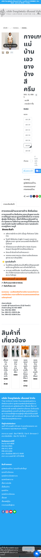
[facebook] (3, 511)
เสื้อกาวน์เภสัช (6, 483)
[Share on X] (34, 196)
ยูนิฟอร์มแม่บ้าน (30, 183)
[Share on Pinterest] (37, 196)
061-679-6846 (18, 456)
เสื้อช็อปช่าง (6, 487)
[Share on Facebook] (31, 196)
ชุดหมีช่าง (5, 490)
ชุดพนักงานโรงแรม (8, 494)
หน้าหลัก (5, 28)
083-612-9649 (18, 453)
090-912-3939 (7, 448)
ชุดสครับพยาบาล (7, 479)
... (10, 28)
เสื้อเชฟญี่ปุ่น (6, 501)
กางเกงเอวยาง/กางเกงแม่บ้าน (30, 188)
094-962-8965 (7, 446)
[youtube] (11, 511)
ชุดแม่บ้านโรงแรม (8, 472)
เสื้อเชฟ (4, 498)
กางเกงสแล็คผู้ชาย (8, 505)
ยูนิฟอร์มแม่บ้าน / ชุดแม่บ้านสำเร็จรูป (14, 468)
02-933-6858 (9, 443)
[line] (14, 511)
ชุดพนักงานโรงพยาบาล (10, 476)
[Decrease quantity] (30, 160)
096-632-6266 (7, 451)
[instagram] (7, 511)
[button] (38, 13)
